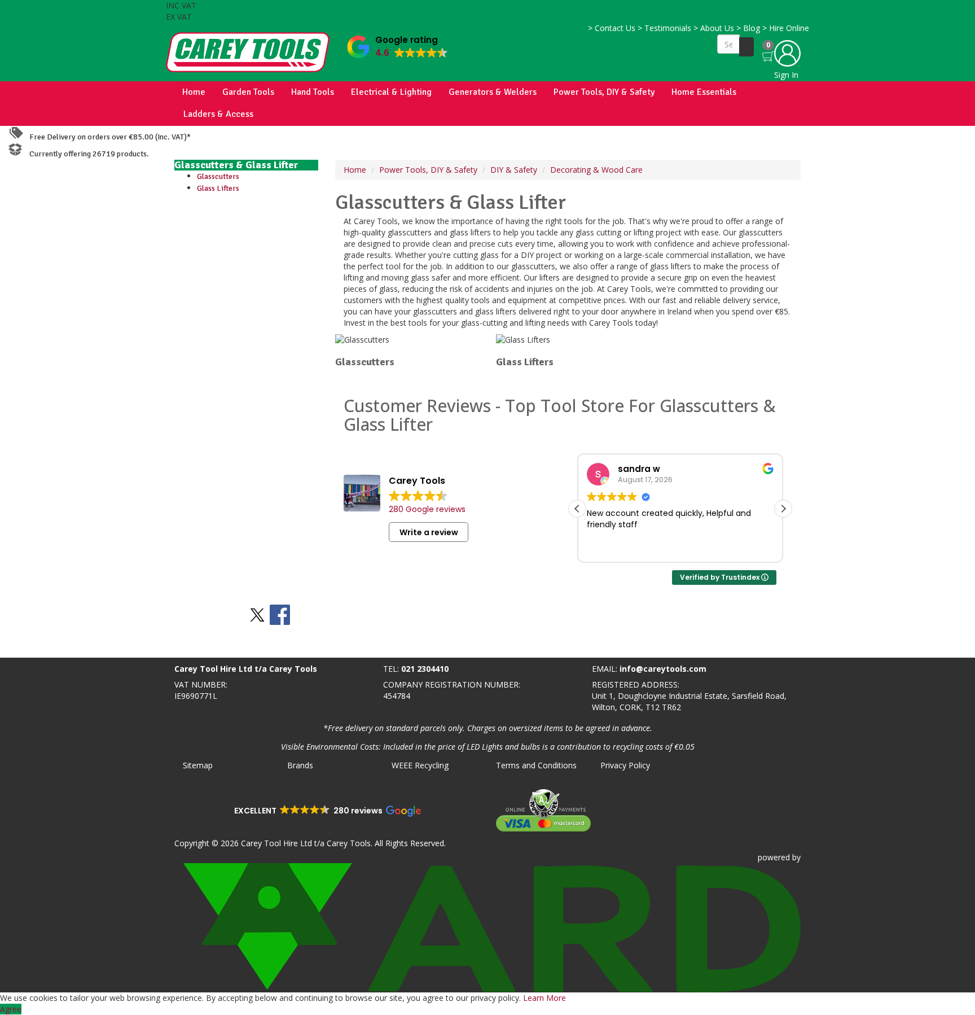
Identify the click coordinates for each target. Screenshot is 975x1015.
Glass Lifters (218, 188)
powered (774, 857)
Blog (748, 28)
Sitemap (198, 765)
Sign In (786, 74)
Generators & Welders (493, 92)
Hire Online (785, 28)
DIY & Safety (513, 169)
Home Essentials (703, 92)
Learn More (544, 997)
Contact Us (611, 28)
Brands (300, 765)
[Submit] (746, 46)
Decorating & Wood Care (596, 169)
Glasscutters (218, 176)
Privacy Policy (625, 765)
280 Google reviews (427, 509)
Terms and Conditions (536, 765)
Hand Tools (312, 92)
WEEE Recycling (420, 765)
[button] (397, 44)
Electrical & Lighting (391, 92)
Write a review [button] (428, 532)
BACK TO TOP (30, 646)
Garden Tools (248, 92)
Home (193, 92)
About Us (713, 28)
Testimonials (664, 28)
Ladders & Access (218, 114)
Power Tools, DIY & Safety (604, 92)
